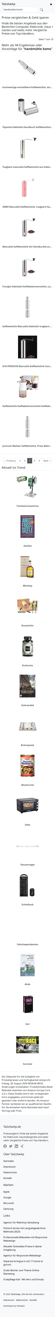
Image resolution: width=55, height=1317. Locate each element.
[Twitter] (10, 1146)
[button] (51, 4)
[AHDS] (27, 965)
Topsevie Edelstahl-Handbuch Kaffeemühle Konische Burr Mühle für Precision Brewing (27, 127)
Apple (6, 1191)
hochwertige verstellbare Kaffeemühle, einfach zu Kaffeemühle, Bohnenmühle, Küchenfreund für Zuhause (27, 87)
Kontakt (7, 1178)
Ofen (27, 824)
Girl (28, 1024)
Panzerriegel (27, 864)
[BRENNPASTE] (27, 726)
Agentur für (21, 1222)
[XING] (22, 1146)
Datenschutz (10, 1172)
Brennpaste (27, 745)
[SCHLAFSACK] (27, 885)
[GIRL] (27, 1004)
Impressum (9, 1166)
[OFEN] (27, 805)
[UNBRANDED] (27, 686)
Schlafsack (28, 904)
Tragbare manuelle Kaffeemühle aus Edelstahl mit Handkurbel (27, 167)
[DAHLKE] (27, 526)
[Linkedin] (16, 1146)
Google (7, 1197)
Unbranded (27, 705)
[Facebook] (5, 1146)
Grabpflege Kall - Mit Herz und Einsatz (23, 1279)
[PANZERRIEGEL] (27, 845)
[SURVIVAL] (27, 1044)
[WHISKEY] (27, 566)
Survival (27, 1063)
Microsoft (8, 1203)
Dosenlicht (27, 625)
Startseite (8, 1161)
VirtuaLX (21, 1305)
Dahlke (28, 545)
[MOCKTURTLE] (27, 765)
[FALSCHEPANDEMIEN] (27, 925)
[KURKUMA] (27, 646)
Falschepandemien (27, 944)
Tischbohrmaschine (27, 506)
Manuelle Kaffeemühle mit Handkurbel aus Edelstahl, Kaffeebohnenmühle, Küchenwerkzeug (27, 246)
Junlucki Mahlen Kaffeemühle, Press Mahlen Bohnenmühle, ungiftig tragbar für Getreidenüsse (27, 445)
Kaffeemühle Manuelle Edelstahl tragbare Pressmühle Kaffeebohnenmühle (27, 326)
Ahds (27, 984)
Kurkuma (27, 665)
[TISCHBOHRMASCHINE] (27, 486)
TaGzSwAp (8, 4)
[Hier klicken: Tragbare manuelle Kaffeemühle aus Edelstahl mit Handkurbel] (27, 147)
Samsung (8, 1208)
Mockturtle (27, 785)
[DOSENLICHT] (27, 606)
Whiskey (27, 585)
